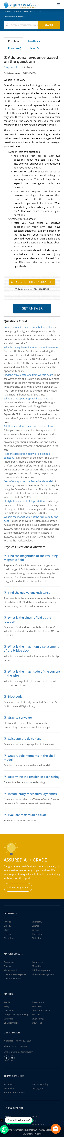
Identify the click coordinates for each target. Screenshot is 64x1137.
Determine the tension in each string (33, 777)
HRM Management (41, 970)
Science (35, 925)
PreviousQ (14, 48)
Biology (7, 925)
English (35, 929)
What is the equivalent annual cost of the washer (31, 347)
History (7, 934)
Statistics (36, 938)
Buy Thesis (37, 1006)
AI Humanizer (38, 1124)
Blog (34, 1120)
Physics (7, 921)
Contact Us (9, 1124)
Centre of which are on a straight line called (28, 327)
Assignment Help (13, 67)
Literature (8, 1010)
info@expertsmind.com (16, 16)
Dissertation (38, 1002)
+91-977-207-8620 (14, 11)
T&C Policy (9, 1088)
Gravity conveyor (20, 717)
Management (10, 970)
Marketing (37, 966)
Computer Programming (16, 1014)
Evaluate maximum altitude (27, 815)
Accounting (9, 961)
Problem (13, 41)
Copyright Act (38, 1088)
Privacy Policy (10, 1084)
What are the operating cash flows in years (28, 398)
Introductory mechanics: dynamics (32, 794)
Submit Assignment (18, 887)
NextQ (34, 48)
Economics (37, 961)
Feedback (34, 41)
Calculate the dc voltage (24, 739)
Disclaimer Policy (40, 1084)
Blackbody (15, 696)
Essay (6, 1006)
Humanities (37, 934)
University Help (11, 1022)
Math (6, 929)
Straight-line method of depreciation (24, 501)
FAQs (34, 1116)
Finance (7, 966)
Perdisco (8, 1002)
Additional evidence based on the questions (28, 426)
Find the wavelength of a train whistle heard (28, 374)
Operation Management (15, 974)
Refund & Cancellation (14, 1092)
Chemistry (37, 921)
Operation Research (13, 978)
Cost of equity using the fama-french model (28, 481)
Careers (7, 1116)
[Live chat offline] (56, 1129)
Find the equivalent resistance (29, 593)
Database (8, 1018)
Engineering (37, 1018)
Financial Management (43, 974)
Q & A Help (37, 1022)
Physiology (9, 938)
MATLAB (36, 1014)
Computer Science (41, 1010)
